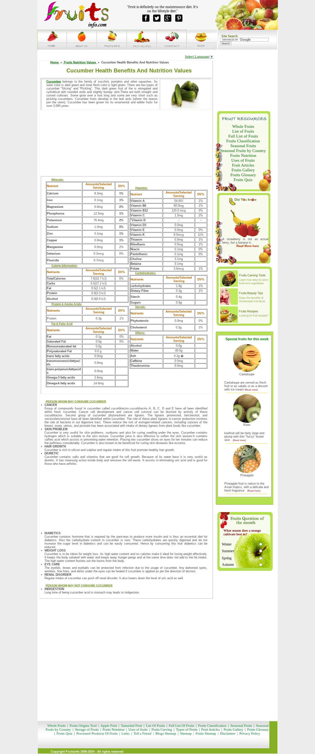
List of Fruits (243, 131)
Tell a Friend (143, 733)
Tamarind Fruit (131, 725)
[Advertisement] (126, 143)
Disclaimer (227, 733)
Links (125, 733)
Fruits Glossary (243, 175)
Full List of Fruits (243, 136)
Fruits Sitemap (206, 733)
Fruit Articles (243, 165)
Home (54, 62)
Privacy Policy (249, 733)
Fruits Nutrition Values (80, 62)
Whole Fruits (243, 126)
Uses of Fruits (243, 160)
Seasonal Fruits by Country (243, 150)
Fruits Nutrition (243, 155)
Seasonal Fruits (243, 145)
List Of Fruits (155, 725)
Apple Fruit (109, 725)
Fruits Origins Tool (83, 725)
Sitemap (186, 733)
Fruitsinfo (73, 751)
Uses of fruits (138, 729)
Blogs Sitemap (165, 733)
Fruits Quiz (243, 179)
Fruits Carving (162, 729)
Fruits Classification (243, 141)
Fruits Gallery (243, 170)
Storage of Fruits (87, 729)
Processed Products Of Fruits (97, 733)
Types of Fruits (186, 729)
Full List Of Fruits (181, 725)
